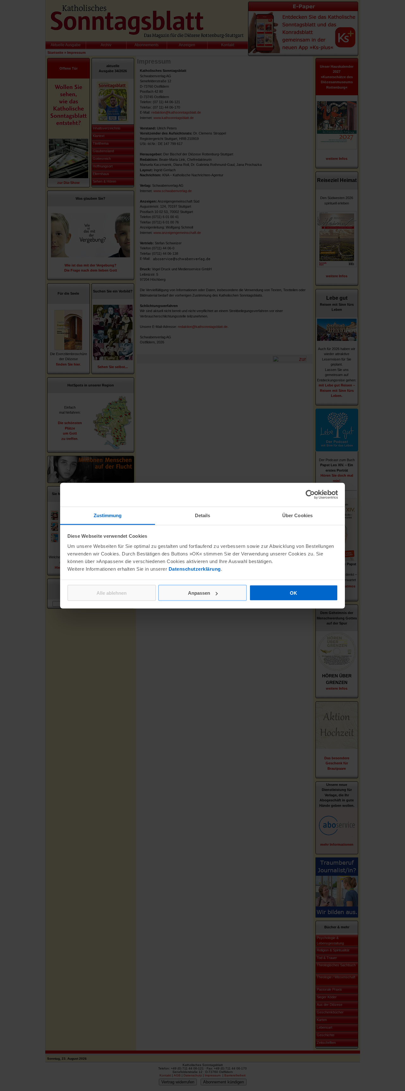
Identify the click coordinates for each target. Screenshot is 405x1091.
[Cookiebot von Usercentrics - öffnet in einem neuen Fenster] (310, 494)
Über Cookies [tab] (297, 515)
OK (293, 593)
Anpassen (199, 593)
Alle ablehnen (112, 593)
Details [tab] (202, 515)
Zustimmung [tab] (108, 515)
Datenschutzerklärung (195, 568)
